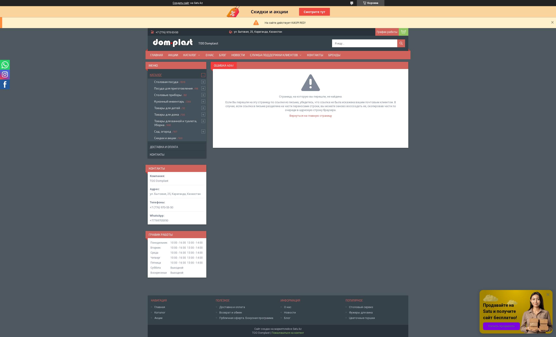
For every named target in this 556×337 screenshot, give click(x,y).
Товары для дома (166, 114)
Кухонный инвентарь (169, 101)
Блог (222, 55)
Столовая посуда (166, 82)
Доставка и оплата (164, 147)
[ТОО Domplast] (172, 43)
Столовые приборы (168, 95)
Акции (173, 55)
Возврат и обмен (230, 312)
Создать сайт (181, 3)
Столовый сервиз (361, 307)
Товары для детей (167, 108)
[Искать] (401, 43)
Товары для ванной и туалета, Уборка (175, 123)
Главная (156, 55)
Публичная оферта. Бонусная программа (246, 318)
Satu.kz (297, 328)
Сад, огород (162, 131)
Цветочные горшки (362, 318)
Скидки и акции (165, 138)
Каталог (189, 55)
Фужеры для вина (361, 312)
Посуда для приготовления (173, 88)
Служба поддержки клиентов (274, 55)
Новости (238, 55)
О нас (210, 55)
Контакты (315, 55)
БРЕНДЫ (334, 55)
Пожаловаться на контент (288, 332)
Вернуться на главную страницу (311, 115)
